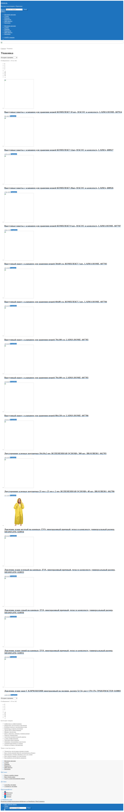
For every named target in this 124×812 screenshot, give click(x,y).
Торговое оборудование (11, 740)
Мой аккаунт (8, 21)
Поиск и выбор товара (11, 775)
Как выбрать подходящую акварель (15, 758)
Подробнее (14, 230)
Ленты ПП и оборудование (12, 730)
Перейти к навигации (7, 1)
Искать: (3, 9)
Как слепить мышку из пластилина (15, 756)
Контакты (7, 23)
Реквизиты (7, 19)
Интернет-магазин (10, 14)
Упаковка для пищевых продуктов (15, 742)
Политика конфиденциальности (11, 801)
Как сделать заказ (9, 777)
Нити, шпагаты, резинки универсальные (17, 733)
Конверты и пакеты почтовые (13, 728)
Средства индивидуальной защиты (15, 737)
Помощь (7, 18)
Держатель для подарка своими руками (16, 751)
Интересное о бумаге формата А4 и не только (18, 754)
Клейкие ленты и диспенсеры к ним (15, 727)
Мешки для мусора (10, 732)
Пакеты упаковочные (11, 735)
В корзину (13, 116)
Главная (3, 48)
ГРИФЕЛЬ (4, 3)
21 (5, 73)
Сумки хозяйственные (11, 738)
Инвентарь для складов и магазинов (15, 725)
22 (5, 75)
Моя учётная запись (10, 804)
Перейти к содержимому (22, 1)
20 (5, 72)
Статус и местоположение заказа (14, 778)
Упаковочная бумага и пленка (13, 743)
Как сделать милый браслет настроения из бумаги (19, 753)
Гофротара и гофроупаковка (13, 724)
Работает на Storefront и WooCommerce (32, 801)
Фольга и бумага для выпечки (13, 745)
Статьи (6, 16)
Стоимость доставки (10, 786)
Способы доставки (10, 785)
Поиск (25, 9)
